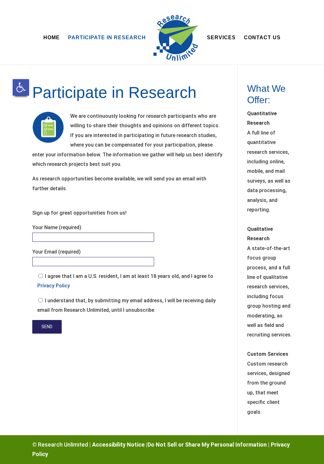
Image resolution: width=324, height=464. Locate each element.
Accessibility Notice (118, 444)
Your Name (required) (56, 227)
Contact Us (262, 37)
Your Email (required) (56, 252)
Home (51, 37)
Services (221, 37)
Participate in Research (107, 37)
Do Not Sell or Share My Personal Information (207, 444)
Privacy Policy (53, 286)
